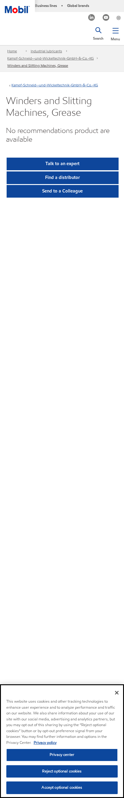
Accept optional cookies (62, 787)
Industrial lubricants (46, 51)
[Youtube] (106, 18)
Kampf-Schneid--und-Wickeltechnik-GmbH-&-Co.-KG (50, 58)
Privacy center (62, 754)
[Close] (116, 692)
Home (12, 51)
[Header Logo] (17, 6)
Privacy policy (45, 742)
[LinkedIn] (91, 18)
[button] (115, 33)
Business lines (46, 5)
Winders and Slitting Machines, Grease (37, 65)
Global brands (78, 5)
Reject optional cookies (62, 771)
